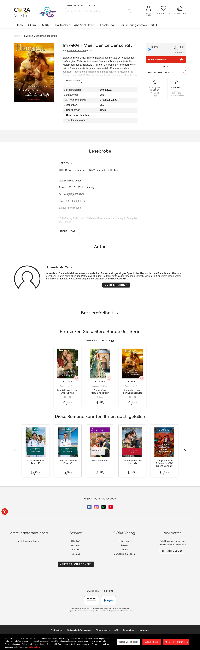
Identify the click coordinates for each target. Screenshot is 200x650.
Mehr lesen (69, 231)
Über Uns (124, 541)
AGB (116, 630)
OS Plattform (57, 630)
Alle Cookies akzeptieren (176, 642)
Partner (124, 549)
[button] (166, 72)
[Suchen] (129, 11)
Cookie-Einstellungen (128, 642)
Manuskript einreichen (124, 554)
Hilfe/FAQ (76, 541)
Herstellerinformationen (76, 120)
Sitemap (76, 554)
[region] (100, 642)
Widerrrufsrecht (103, 630)
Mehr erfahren (116, 285)
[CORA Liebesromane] (22, 13)
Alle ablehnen (151, 642)
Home (17, 36)
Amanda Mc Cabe (76, 50)
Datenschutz (128, 630)
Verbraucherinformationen (79, 630)
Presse (124, 545)
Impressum (144, 630)
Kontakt (76, 549)
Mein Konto (75, 545)
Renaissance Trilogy (100, 340)
